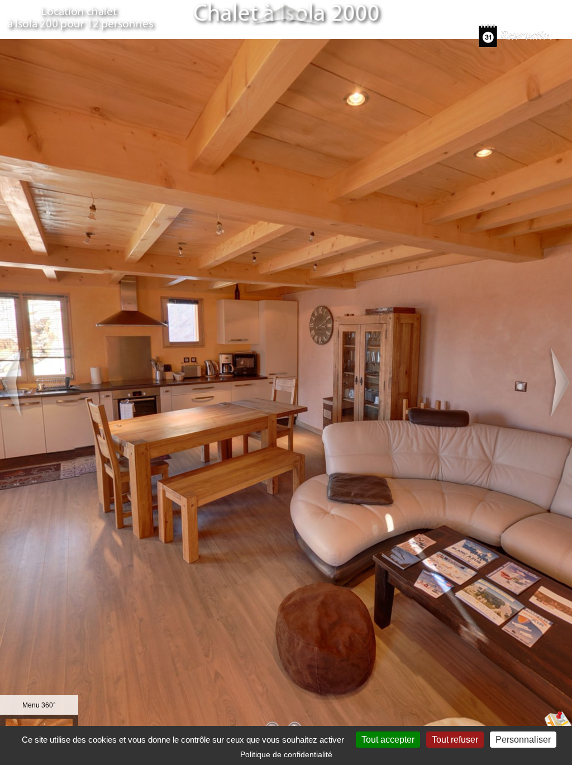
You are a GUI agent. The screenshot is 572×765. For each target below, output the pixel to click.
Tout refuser (455, 739)
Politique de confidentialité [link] (286, 754)
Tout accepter (387, 739)
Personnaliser (523, 739)
